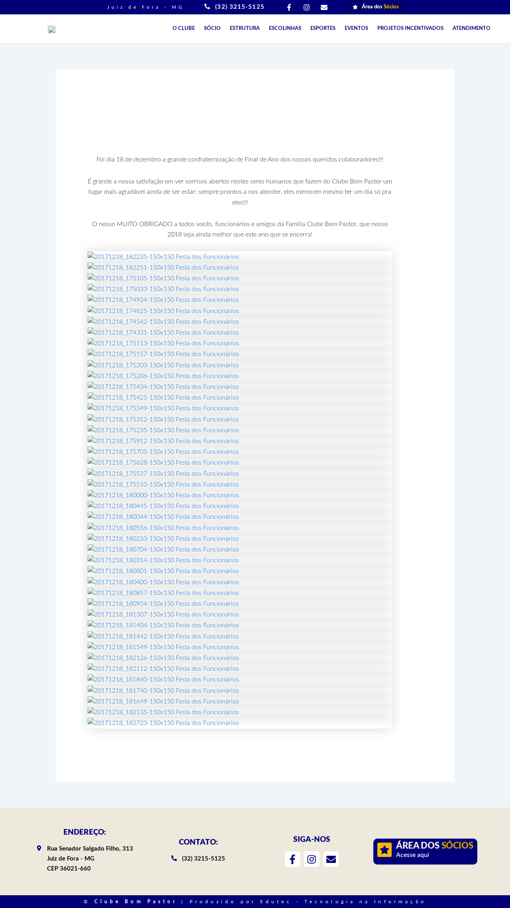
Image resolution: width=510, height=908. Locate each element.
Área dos (434, 845)
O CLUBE (184, 28)
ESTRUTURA (245, 28)
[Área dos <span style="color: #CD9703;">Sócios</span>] (384, 850)
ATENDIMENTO (471, 28)
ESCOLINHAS (285, 28)
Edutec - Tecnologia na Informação (343, 901)
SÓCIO (212, 28)
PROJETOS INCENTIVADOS (410, 28)
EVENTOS (356, 28)
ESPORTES (322, 28)
